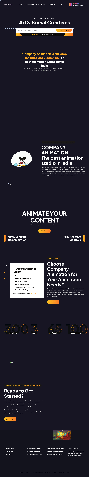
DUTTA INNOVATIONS (63, 472)
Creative (43, 34)
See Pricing (33, 293)
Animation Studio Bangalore (35, 454)
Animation (52, 34)
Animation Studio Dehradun (55, 454)
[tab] (6, 265)
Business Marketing (31, 4)
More (60, 4)
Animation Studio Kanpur (34, 451)
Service (43, 4)
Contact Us (52, 4)
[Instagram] (73, 458)
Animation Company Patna (55, 451)
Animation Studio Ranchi (34, 448)
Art (55, 34)
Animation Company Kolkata (55, 448)
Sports (47, 34)
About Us (8, 454)
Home (20, 4)
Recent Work (10, 448)
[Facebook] (66, 458)
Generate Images (64, 30)
